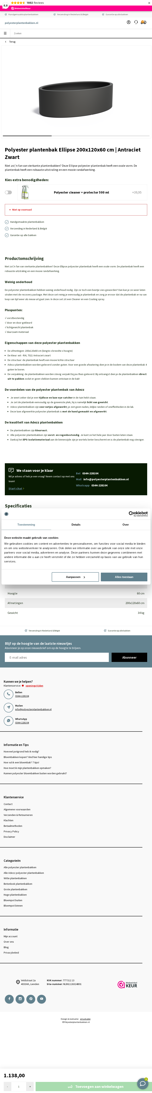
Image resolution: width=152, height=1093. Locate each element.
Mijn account (10, 936)
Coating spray (96, 299)
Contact (8, 804)
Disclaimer (9, 836)
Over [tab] (126, 524)
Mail (102, 479)
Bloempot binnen (13, 905)
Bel (87, 473)
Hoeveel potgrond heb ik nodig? (21, 751)
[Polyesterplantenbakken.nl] (19, 23)
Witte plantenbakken (15, 878)
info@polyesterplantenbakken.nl (33, 709)
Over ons (9, 941)
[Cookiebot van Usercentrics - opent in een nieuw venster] (131, 514)
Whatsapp (91, 485)
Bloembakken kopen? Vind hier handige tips (28, 757)
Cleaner (76, 299)
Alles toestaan (124, 577)
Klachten (8, 820)
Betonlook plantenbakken (18, 883)
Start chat (15, 488)
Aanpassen (73, 577)
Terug (12, 41)
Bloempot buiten (13, 900)
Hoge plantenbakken (15, 894)
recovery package (32, 294)
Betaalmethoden (13, 826)
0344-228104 (22, 696)
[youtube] (41, 999)
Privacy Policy (11, 831)
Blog (6, 947)
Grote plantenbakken (15, 889)
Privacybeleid (11, 952)
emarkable (85, 1019)
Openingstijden (34, 685)
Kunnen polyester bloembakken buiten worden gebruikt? (35, 773)
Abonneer (129, 657)
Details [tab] (76, 524)
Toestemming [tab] (26, 524)
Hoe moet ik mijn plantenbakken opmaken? (27, 768)
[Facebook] (9, 999)
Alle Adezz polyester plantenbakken (24, 873)
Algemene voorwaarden (17, 809)
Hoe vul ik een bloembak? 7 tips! (21, 762)
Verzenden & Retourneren (18, 815)
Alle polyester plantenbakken (20, 867)
